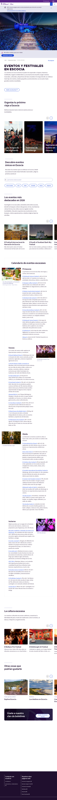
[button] (54, 4)
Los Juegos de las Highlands (12, 149)
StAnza (24, 337)
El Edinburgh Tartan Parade (29, 320)
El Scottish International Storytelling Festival (34, 470)
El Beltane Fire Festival (12, 647)
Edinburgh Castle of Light (29, 487)
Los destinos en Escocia (38, 699)
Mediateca (24, 789)
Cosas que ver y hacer (12, 60)
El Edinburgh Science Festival (30, 276)
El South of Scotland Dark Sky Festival (40, 243)
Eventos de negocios (26, 781)
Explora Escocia (10, 699)
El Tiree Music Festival (14, 403)
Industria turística (25, 786)
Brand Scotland (25, 794)
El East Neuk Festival (14, 382)
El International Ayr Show (29, 443)
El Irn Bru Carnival (13, 541)
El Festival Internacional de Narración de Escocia (14, 243)
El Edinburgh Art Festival (38, 647)
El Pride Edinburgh (13, 375)
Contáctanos (8, 781)
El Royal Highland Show (15, 355)
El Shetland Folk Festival (29, 298)
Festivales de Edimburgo (32, 149)
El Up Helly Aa (12, 551)
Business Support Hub (26, 784)
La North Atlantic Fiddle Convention (18, 363)
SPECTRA (11, 561)
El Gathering (25, 330)
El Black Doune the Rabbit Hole (17, 411)
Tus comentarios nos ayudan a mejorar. (16, 10)
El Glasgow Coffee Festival (29, 283)
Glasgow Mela (12, 394)
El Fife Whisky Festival (14, 578)
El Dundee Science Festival (16, 570)
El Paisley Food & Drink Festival (30, 291)
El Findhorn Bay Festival (28, 462)
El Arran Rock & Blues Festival (30, 310)
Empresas (24, 791)
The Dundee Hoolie (27, 504)
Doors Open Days (27, 451)
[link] (51, 4)
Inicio (6, 60)
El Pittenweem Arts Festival (16, 419)
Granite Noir (12, 586)
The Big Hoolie (26, 495)
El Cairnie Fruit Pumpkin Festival (31, 479)
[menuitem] (11, 781)
